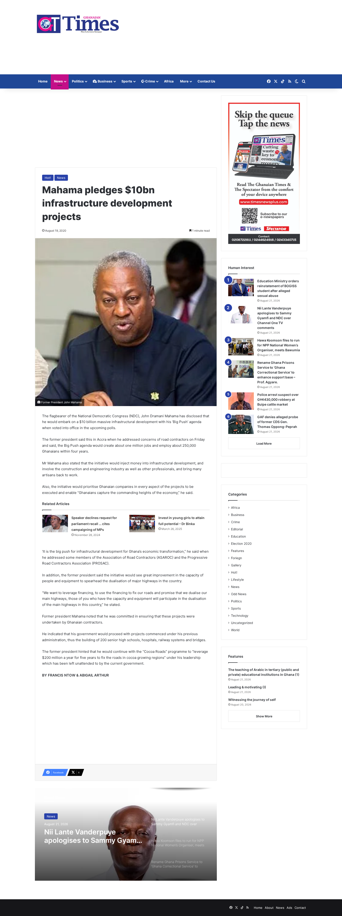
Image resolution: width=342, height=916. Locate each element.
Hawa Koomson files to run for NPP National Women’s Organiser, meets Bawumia (278, 345)
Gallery (236, 565)
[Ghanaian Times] (78, 22)
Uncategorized (242, 623)
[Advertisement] (217, 37)
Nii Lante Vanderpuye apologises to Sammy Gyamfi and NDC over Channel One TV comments (92, 836)
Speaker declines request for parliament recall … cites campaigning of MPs (94, 524)
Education (238, 536)
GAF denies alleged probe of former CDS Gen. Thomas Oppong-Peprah (277, 422)
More (184, 81)
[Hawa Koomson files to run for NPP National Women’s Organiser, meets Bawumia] (241, 346)
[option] (126, 834)
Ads (289, 907)
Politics (78, 81)
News (58, 81)
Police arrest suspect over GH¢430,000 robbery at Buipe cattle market (278, 399)
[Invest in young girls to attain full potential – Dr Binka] (142, 523)
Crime (149, 81)
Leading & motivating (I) (247, 687)
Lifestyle (237, 579)
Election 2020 (241, 543)
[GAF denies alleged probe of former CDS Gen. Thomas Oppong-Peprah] (241, 424)
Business (104, 81)
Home (42, 81)
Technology (239, 615)
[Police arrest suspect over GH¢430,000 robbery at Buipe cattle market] (241, 401)
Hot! (48, 178)
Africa (169, 81)
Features (237, 551)
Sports (126, 81)
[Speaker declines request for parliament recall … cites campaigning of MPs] (55, 523)
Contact (300, 907)
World (235, 630)
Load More (264, 443)
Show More (264, 716)
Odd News (238, 594)
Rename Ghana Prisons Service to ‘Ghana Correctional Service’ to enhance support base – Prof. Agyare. (276, 372)
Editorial (237, 529)
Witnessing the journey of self (252, 700)
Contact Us (206, 81)
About (269, 907)
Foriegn (236, 558)
